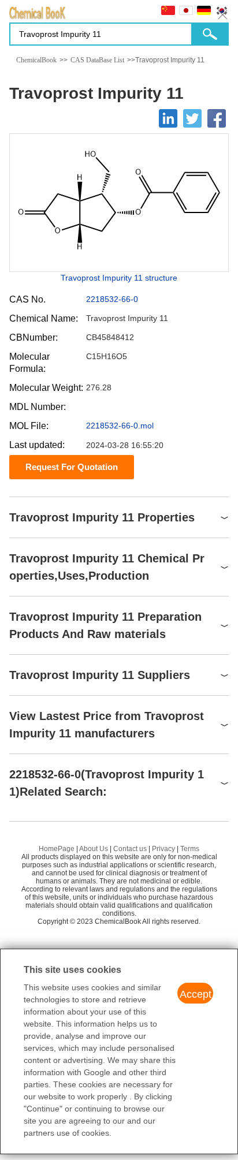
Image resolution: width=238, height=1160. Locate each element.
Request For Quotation (71, 467)
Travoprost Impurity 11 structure (119, 277)
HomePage (57, 849)
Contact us (130, 849)
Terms (189, 849)
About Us (93, 849)
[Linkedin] (168, 118)
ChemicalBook (36, 60)
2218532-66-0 (112, 299)
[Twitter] (192, 118)
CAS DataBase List (97, 60)
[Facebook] (216, 118)
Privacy (163, 849)
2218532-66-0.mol (120, 425)
